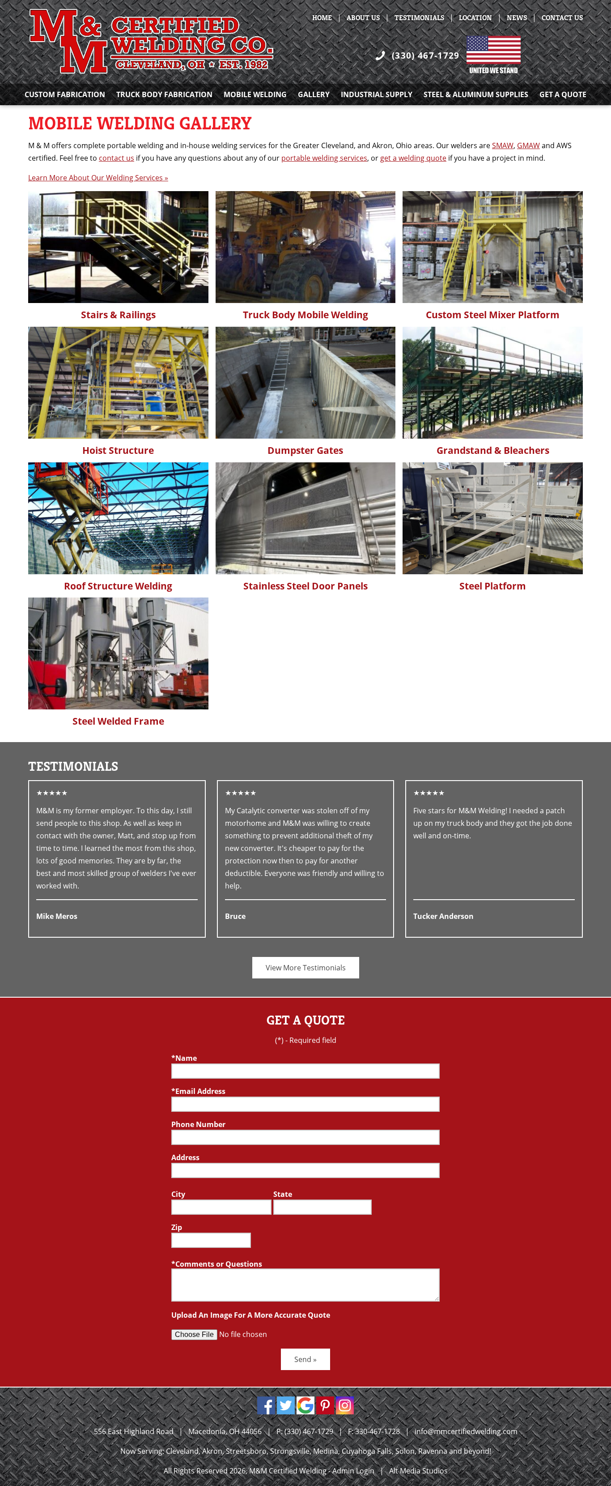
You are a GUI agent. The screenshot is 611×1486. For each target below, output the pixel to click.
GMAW (528, 145)
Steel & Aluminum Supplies (476, 94)
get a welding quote (413, 158)
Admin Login (353, 1471)
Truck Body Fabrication (164, 94)
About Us (363, 17)
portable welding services (324, 158)
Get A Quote (562, 94)
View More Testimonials (306, 968)
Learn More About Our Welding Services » (98, 178)
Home (322, 17)
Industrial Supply (376, 94)
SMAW (502, 145)
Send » (305, 1359)
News (517, 17)
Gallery (314, 94)
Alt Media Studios (418, 1471)
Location (475, 17)
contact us (116, 158)
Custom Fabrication (65, 94)
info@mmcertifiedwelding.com (466, 1431)
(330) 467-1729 (426, 55)
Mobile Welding (255, 94)
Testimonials (419, 17)
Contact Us (562, 17)
